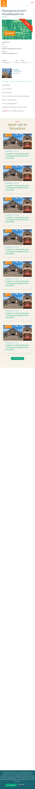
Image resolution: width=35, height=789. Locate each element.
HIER (5, 111)
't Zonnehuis (15, 151)
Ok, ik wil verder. (11, 785)
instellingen (21, 784)
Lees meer (11, 777)
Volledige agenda (17, 358)
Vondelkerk (23, 62)
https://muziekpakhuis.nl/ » (10, 53)
